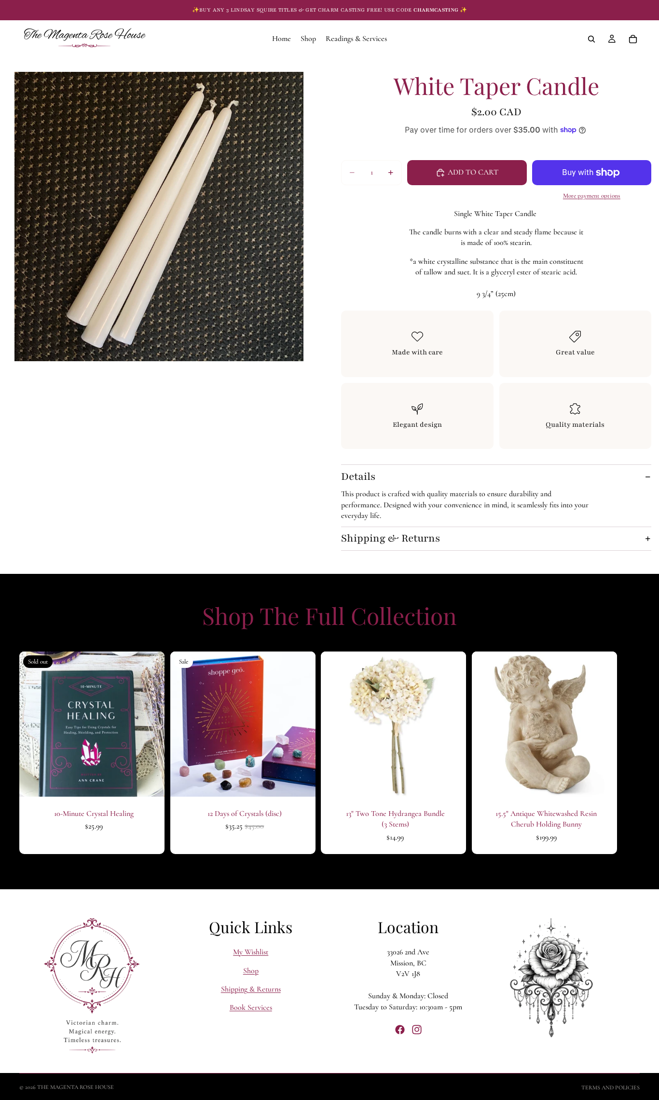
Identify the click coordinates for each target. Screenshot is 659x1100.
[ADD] (300, 781)
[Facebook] (400, 1029)
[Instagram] (417, 1029)
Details (358, 477)
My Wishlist (250, 952)
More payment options (591, 196)
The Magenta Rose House (75, 1087)
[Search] (591, 39)
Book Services (251, 1007)
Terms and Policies (610, 1087)
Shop (251, 970)
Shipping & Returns (390, 538)
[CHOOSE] (451, 781)
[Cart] (633, 39)
